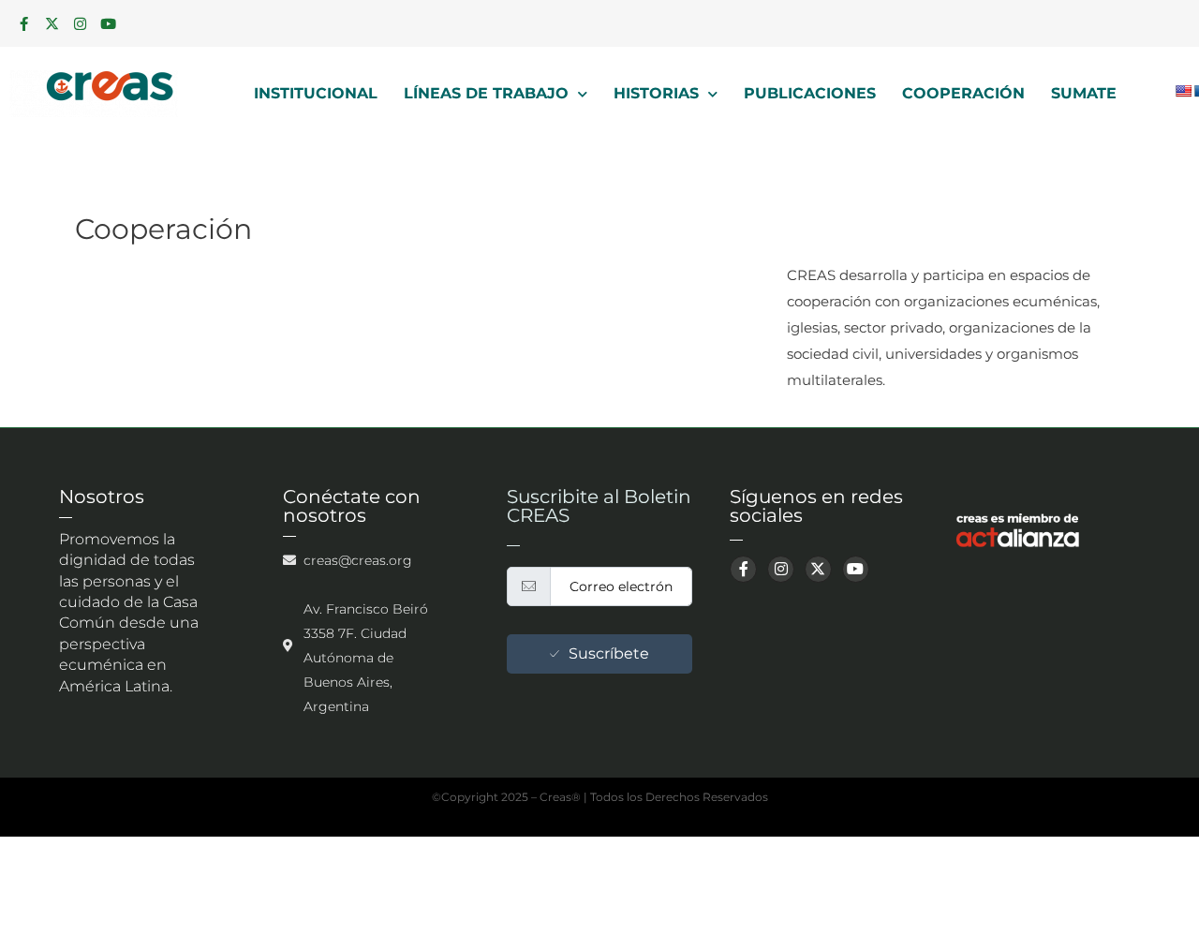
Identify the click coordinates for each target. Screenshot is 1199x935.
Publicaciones (810, 93)
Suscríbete (609, 653)
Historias (656, 93)
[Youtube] (108, 23)
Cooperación (963, 93)
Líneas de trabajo (486, 93)
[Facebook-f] (23, 23)
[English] (1183, 90)
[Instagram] (80, 23)
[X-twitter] (51, 23)
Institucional (315, 93)
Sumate (1084, 93)
